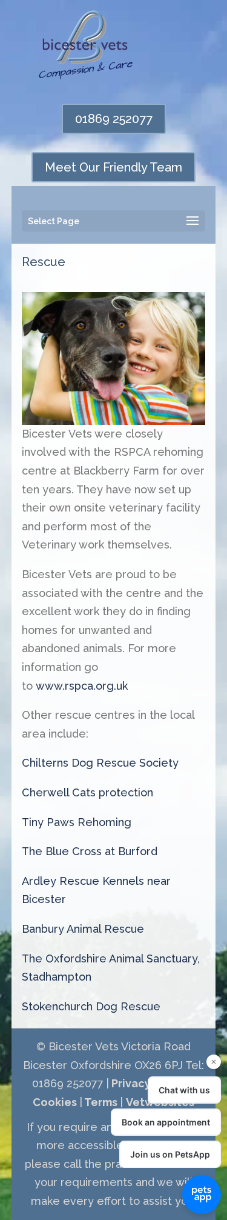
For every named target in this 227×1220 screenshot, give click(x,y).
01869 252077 (114, 119)
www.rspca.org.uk (82, 685)
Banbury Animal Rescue (83, 928)
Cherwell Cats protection (87, 792)
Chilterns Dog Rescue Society (100, 762)
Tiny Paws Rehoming (76, 822)
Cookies (55, 1102)
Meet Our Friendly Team (113, 167)
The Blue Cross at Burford (89, 851)
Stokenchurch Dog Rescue (91, 1006)
